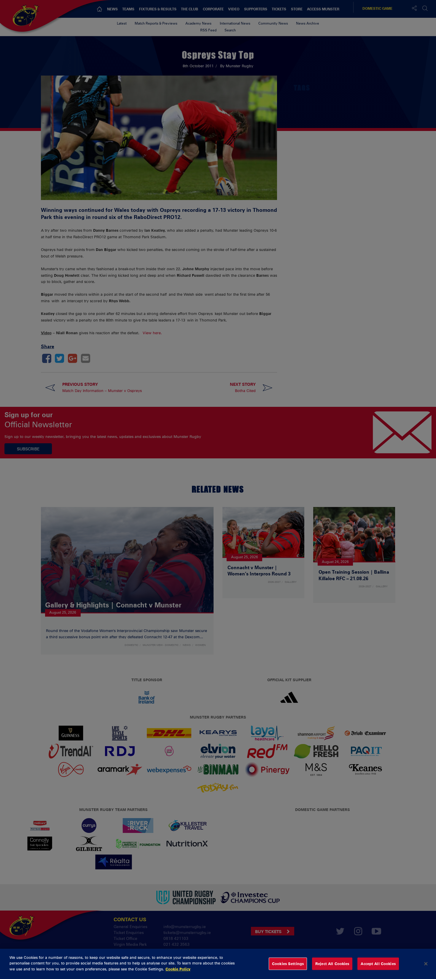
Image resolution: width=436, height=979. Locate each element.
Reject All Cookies (332, 963)
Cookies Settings (288, 963)
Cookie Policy (178, 969)
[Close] (426, 964)
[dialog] (218, 964)
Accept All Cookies (378, 963)
